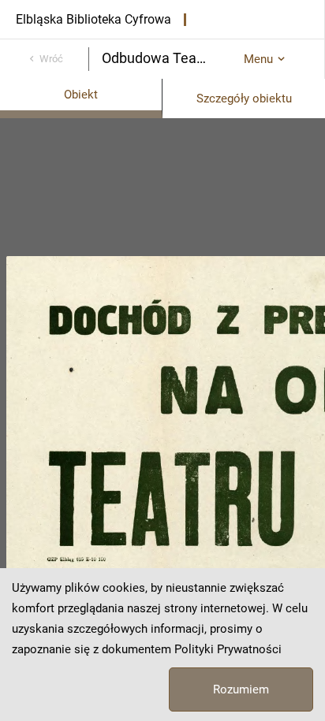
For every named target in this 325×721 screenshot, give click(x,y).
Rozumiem (241, 689)
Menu (258, 59)
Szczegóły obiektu (244, 98)
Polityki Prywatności (228, 649)
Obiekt (81, 94)
